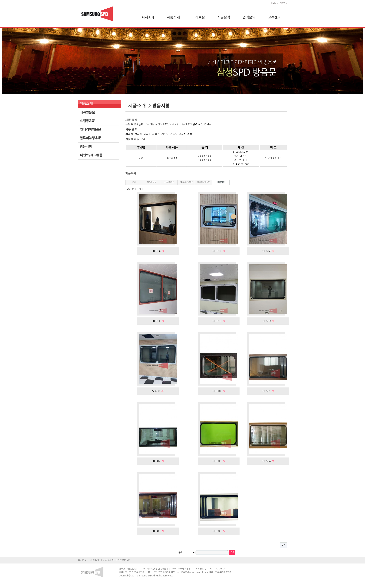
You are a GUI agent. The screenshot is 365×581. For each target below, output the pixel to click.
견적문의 (249, 17)
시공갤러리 (108, 560)
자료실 (200, 17)
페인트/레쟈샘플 (91, 155)
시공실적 (223, 17)
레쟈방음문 (87, 112)
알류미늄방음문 (90, 137)
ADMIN (283, 3)
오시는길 (82, 560)
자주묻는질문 (124, 560)
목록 (283, 545)
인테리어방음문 (90, 129)
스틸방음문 (87, 120)
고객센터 (274, 17)
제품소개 (173, 17)
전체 (134, 182)
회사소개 (148, 17)
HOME (274, 3)
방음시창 (86, 146)
